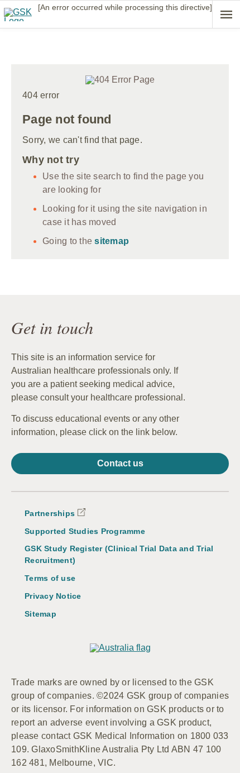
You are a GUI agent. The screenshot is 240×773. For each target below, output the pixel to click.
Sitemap (40, 613)
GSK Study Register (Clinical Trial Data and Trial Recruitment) (119, 554)
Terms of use (50, 578)
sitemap (111, 241)
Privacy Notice (53, 595)
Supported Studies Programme (85, 531)
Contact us (120, 463)
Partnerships (50, 513)
